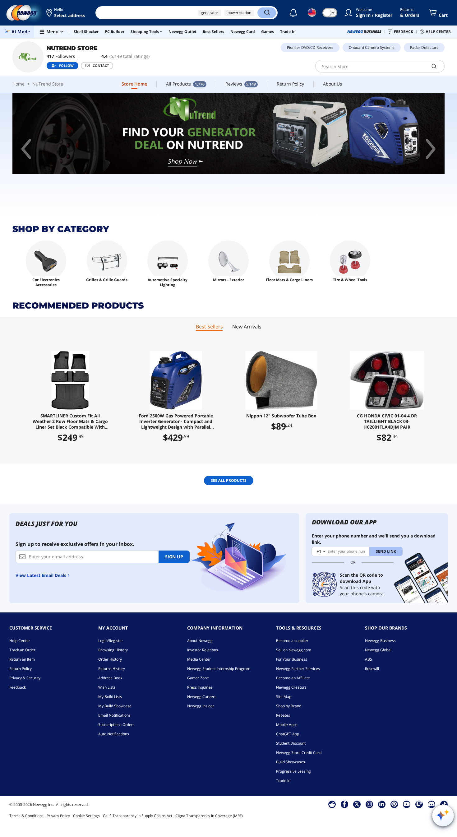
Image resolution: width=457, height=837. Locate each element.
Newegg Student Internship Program (218, 668)
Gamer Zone (198, 678)
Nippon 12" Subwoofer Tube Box (281, 416)
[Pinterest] (394, 804)
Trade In (283, 780)
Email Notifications (114, 715)
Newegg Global (378, 650)
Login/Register (110, 640)
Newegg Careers (201, 696)
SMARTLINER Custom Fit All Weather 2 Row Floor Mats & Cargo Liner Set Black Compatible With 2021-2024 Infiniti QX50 (70, 421)
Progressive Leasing (293, 771)
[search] (434, 66)
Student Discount (291, 743)
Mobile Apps (287, 724)
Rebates (283, 715)
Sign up (174, 557)
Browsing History (113, 650)
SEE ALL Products (229, 480)
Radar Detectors (424, 47)
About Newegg (200, 640)
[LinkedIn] (381, 804)
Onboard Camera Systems (372, 47)
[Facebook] (344, 804)
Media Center (199, 659)
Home (18, 84)
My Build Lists (110, 696)
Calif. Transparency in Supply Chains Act (137, 815)
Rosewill (372, 668)
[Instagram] (369, 804)
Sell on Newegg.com (293, 650)
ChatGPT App (287, 734)
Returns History (111, 668)
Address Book (110, 678)
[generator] (228, 133)
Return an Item (22, 659)
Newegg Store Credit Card (298, 752)
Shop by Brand (288, 706)
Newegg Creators (291, 687)
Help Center (19, 640)
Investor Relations (202, 650)
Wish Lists (106, 687)
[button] (66, 13)
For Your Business (291, 659)
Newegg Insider (200, 706)
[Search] (266, 12)
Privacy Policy (58, 815)
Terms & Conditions (26, 815)
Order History (110, 659)
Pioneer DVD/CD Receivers (310, 47)
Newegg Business (380, 640)
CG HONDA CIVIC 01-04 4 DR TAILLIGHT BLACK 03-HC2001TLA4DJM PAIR (387, 421)
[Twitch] (419, 804)
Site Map (283, 696)
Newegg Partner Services (298, 668)
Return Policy (20, 668)
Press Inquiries (200, 687)
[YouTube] (407, 804)
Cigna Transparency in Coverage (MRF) (209, 815)
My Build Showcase (115, 706)
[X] (357, 804)
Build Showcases (290, 762)
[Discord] (431, 804)
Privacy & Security (24, 678)
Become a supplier (292, 640)
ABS (368, 659)
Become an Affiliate (293, 678)
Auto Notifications (113, 734)
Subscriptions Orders (116, 724)
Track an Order (22, 650)
